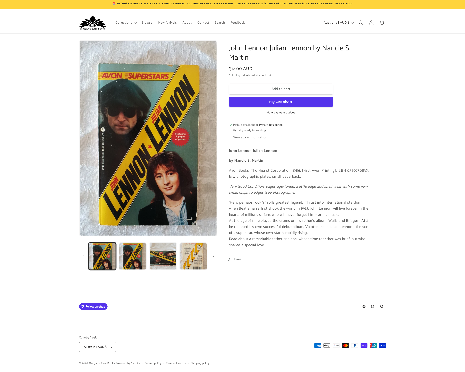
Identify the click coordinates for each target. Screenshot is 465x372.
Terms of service (176, 363)
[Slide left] (83, 256)
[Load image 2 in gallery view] (133, 256)
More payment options (281, 113)
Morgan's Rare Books (102, 363)
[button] (126, 23)
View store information (250, 137)
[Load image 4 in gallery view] (193, 256)
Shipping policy (200, 363)
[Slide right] (213, 256)
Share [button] (237, 259)
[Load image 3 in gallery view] (163, 256)
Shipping (234, 75)
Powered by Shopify (128, 363)
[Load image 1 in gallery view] (102, 256)
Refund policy (153, 363)
